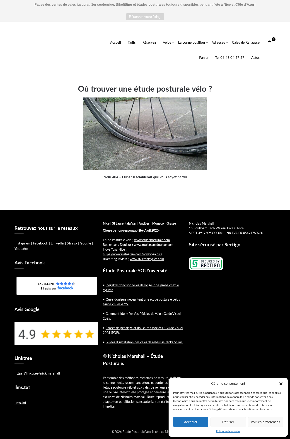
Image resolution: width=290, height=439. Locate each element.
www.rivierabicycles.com (147, 259)
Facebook (40, 243)
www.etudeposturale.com (152, 240)
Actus (255, 57)
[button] (281, 384)
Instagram (22, 243)
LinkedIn (57, 243)
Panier (203, 57)
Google (85, 243)
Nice (106, 223)
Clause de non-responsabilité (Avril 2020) (131, 230)
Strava (72, 243)
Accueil (115, 42)
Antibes (144, 223)
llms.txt (20, 403)
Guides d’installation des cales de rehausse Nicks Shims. (144, 342)
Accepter (190, 422)
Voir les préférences (265, 422)
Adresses (218, 42)
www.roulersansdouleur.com (154, 245)
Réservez (149, 42)
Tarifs (132, 42)
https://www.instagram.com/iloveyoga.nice (132, 254)
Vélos (167, 42)
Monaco (158, 223)
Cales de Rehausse (246, 42)
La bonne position (191, 42)
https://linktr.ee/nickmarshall (37, 373)
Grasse (171, 223)
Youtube (21, 249)
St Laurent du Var (124, 223)
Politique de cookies (228, 431)
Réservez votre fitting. (145, 17)
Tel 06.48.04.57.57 (229, 57)
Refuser (228, 422)
